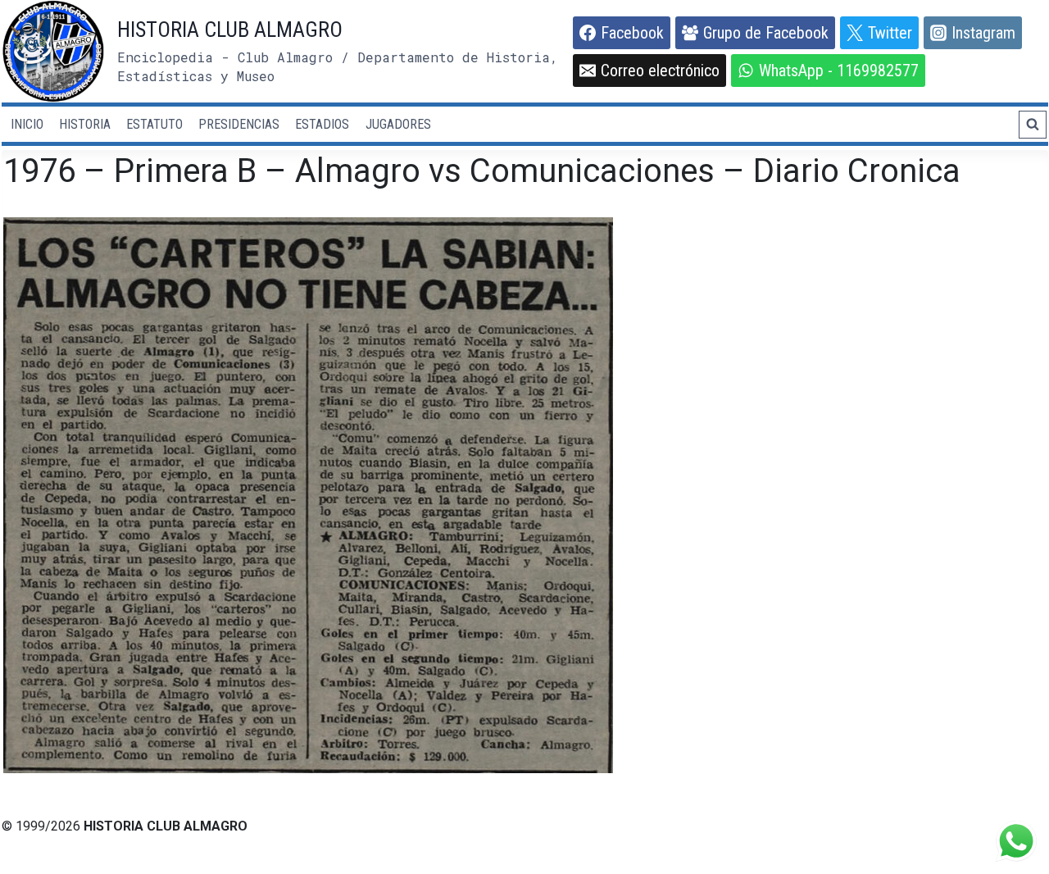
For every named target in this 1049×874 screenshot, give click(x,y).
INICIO (27, 124)
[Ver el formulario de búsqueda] (1033, 125)
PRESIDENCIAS (238, 124)
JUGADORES (398, 124)
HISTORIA (85, 124)
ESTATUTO (154, 124)
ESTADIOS (322, 124)
